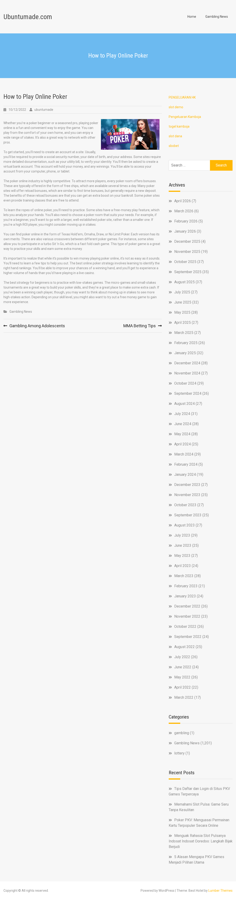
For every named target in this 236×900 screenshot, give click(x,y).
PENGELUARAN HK (182, 97)
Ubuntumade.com (27, 17)
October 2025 (185, 262)
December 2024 (187, 363)
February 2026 (186, 221)
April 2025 (182, 322)
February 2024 (186, 464)
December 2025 (187, 241)
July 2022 (182, 657)
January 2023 (185, 596)
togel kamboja (179, 126)
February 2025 (186, 343)
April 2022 (182, 687)
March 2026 (183, 211)
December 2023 (187, 484)
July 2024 (182, 414)
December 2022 (187, 606)
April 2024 (182, 444)
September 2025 (187, 272)
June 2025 (182, 302)
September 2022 (187, 636)
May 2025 (182, 312)
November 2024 (187, 373)
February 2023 (186, 586)
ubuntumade (43, 109)
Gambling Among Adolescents (37, 325)
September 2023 (187, 515)
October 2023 (185, 505)
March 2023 (183, 576)
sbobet (174, 146)
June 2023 (182, 545)
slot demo (176, 107)
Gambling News (216, 16)
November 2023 (187, 495)
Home (191, 16)
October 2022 (185, 626)
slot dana (175, 136)
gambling (181, 733)
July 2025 (182, 292)
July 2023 (182, 535)
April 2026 (182, 201)
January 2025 (185, 353)
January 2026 (185, 231)
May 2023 (182, 555)
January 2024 (185, 474)
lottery (179, 753)
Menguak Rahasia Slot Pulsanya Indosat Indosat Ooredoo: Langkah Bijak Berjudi (201, 841)
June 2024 (182, 424)
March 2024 (183, 454)
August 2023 (184, 525)
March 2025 (183, 332)
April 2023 (182, 566)
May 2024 (182, 434)
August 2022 (184, 647)
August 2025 (184, 282)
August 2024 (184, 403)
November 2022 (187, 616)
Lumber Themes (220, 890)
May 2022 (182, 677)
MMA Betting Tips (139, 325)
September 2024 (187, 393)
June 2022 (182, 667)
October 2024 (185, 383)
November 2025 (187, 251)
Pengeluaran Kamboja (185, 117)
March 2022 (183, 697)
